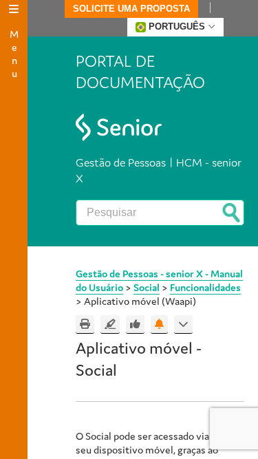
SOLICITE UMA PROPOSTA (131, 8)
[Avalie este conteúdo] (135, 324)
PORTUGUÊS (177, 26)
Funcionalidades (205, 287)
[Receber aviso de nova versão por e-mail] (159, 324)
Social (146, 287)
